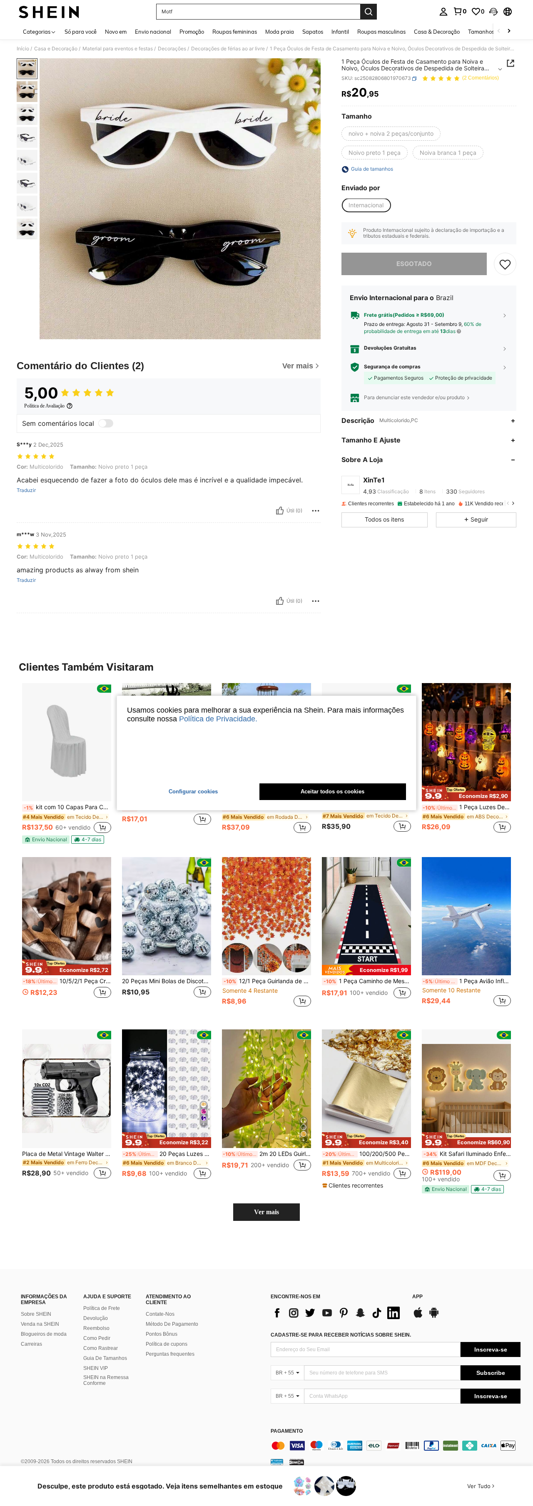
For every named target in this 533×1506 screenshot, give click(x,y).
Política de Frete (101, 1308)
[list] (337, 1313)
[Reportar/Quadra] (316, 511)
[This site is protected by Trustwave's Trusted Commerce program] (277, 1462)
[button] (493, 12)
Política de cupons (166, 1344)
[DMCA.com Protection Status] (296, 1462)
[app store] (418, 1317)
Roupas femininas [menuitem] (234, 31)
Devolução (95, 1318)
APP (417, 1297)
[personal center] (443, 12)
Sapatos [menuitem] (312, 31)
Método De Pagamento (172, 1324)
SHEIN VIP (95, 1368)
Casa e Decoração (55, 49)
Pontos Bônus (161, 1334)
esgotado (414, 264)
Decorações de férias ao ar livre (228, 49)
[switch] (105, 423)
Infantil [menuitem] (340, 31)
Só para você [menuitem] (81, 31)
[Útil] (280, 511)
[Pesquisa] (368, 12)
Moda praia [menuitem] (279, 31)
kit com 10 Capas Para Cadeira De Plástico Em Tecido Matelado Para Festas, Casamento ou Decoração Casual (67, 807)
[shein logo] (49, 11)
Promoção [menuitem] (191, 31)
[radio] (391, 134)
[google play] (434, 1317)
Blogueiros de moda (44, 1334)
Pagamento (287, 1431)
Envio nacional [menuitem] (153, 31)
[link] (460, 11)
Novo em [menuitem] (116, 31)
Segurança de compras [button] (392, 367)
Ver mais (266, 1211)
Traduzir (26, 490)
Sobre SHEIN (36, 1314)
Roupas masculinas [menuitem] (381, 31)
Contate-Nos (160, 1314)
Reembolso (96, 1328)
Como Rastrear (100, 1348)
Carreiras (31, 1344)
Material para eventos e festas (117, 49)
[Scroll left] (499, 31)
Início (23, 49)
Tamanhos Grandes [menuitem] (492, 31)
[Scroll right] (509, 31)
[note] (46, 839)
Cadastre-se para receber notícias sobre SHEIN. (341, 1335)
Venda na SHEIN (40, 1324)
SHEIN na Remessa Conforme (106, 1380)
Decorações (172, 49)
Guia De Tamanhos (105, 1358)
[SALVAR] (505, 264)
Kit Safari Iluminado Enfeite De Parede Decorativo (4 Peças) (467, 1154)
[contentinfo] (396, 1446)
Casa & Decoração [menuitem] (437, 31)
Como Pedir (96, 1338)
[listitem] (67, 763)
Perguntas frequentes (170, 1354)
